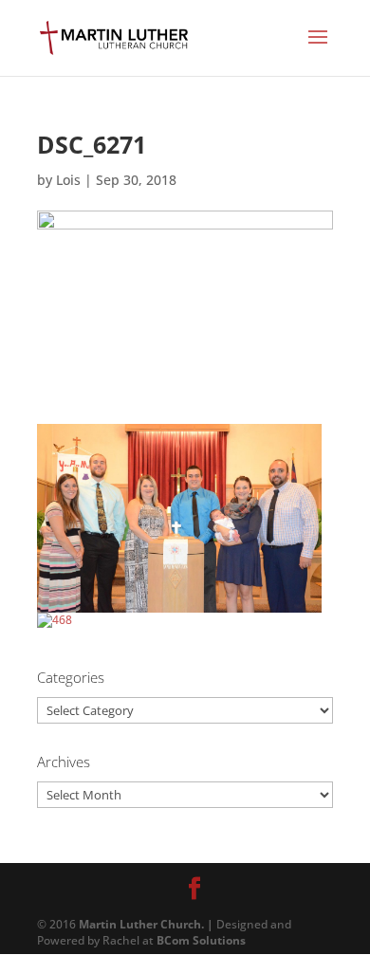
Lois (68, 180)
